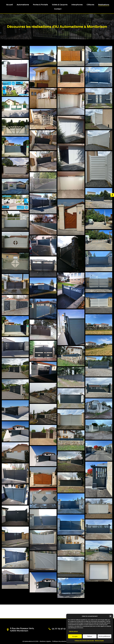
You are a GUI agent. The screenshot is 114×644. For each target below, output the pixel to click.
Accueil (9, 5)
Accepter (75, 636)
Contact (57, 9)
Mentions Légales (45, 641)
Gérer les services (73, 631)
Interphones (77, 5)
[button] (110, 616)
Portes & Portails (40, 5)
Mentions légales (99, 640)
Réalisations (103, 5)
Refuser (89, 636)
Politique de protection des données (84, 640)
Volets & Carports (60, 5)
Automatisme (23, 5)
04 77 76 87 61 (59, 629)
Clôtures (90, 5)
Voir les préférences (104, 636)
